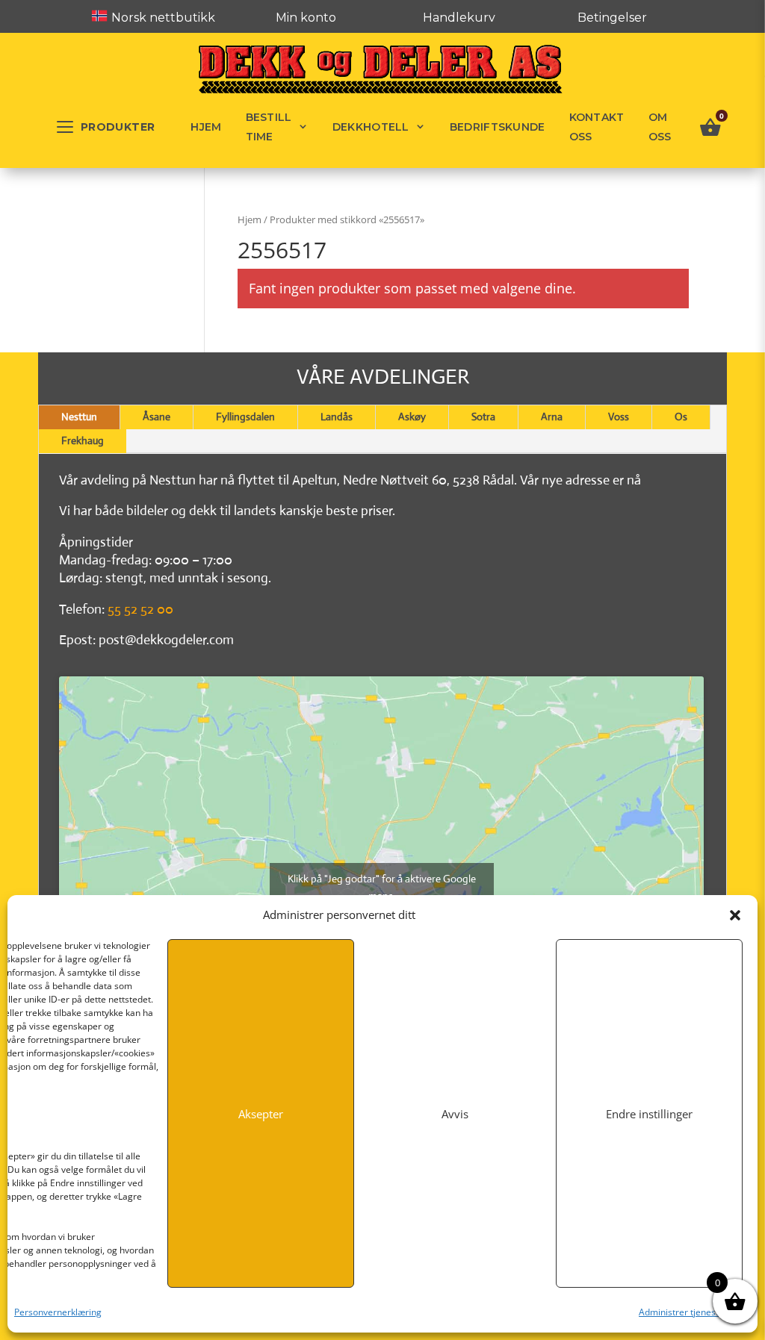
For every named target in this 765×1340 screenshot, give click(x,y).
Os (681, 416)
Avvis (455, 1113)
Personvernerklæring (58, 1312)
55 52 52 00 (140, 609)
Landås (336, 416)
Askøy (412, 416)
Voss (618, 416)
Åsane (156, 416)
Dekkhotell (370, 127)
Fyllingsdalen (245, 416)
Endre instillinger (649, 1113)
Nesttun (79, 416)
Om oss (660, 126)
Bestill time (269, 126)
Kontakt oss (597, 126)
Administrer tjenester (683, 1312)
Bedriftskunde (497, 127)
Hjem (206, 127)
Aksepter (260, 1113)
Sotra (483, 416)
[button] (735, 915)
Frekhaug (82, 440)
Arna (552, 416)
